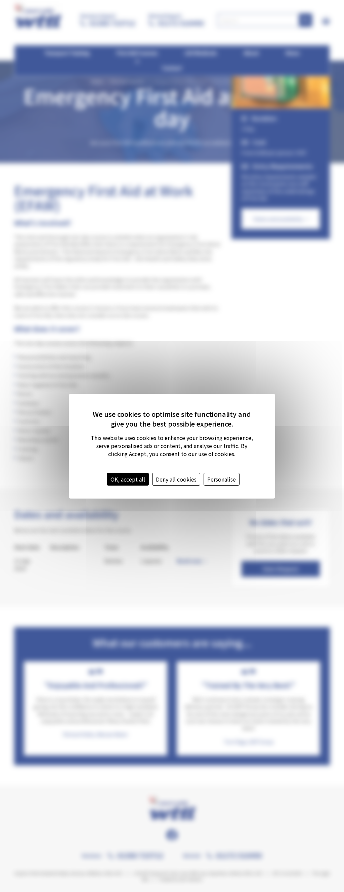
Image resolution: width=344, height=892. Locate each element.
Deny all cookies (176, 479)
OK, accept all (128, 479)
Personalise (221, 479)
